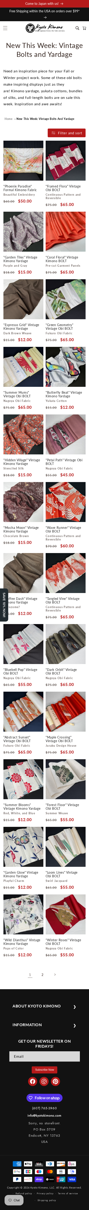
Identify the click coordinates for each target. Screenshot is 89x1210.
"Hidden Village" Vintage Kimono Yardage (21, 462)
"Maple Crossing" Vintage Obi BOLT (59, 739)
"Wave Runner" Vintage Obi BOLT (63, 529)
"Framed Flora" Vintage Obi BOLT (63, 188)
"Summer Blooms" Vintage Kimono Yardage (21, 806)
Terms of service (68, 1193)
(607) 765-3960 (44, 1108)
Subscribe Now (44, 1069)
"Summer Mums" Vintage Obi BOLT (17, 394)
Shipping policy (46, 1200)
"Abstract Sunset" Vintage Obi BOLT (17, 739)
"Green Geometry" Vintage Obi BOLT (59, 326)
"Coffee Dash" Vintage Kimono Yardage (20, 600)
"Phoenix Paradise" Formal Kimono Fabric (20, 188)
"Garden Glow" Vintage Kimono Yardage (20, 874)
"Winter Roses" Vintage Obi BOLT (63, 942)
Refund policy (24, 1193)
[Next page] (55, 975)
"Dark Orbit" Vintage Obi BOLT (61, 671)
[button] (5, 28)
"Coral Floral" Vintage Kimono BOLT (62, 259)
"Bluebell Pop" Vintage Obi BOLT (20, 671)
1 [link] (30, 975)
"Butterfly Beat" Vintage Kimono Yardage (64, 394)
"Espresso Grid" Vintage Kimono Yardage (21, 326)
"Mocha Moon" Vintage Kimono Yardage (21, 529)
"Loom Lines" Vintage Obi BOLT (62, 874)
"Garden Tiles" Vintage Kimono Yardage (20, 259)
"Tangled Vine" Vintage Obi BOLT (62, 600)
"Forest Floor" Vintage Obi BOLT (62, 806)
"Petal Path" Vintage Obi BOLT (64, 462)
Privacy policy (45, 1193)
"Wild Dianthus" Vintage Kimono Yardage (21, 942)
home (8, 119)
